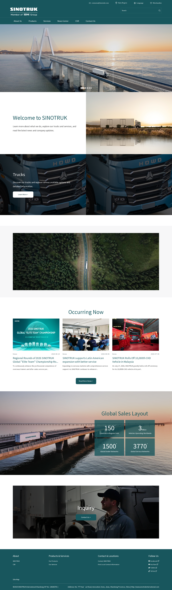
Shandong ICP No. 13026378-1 (47, 587)
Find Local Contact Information (108, 564)
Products (33, 21)
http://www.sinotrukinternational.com (145, 587)
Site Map (16, 579)
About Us (18, 21)
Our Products (53, 561)
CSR (77, 21)
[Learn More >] (23, 194)
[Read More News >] (86, 381)
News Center (62, 21)
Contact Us (90, 21)
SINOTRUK (16, 561)
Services (47, 21)
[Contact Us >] (86, 517)
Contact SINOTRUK (104, 561)
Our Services (53, 564)
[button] (82, 88)
